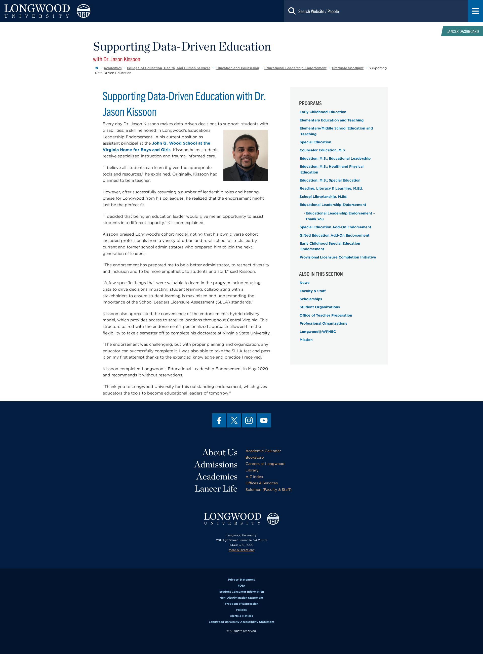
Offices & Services (262, 483)
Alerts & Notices (241, 616)
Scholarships (311, 299)
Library (252, 470)
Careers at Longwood (265, 463)
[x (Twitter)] (234, 420)
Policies (241, 610)
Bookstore (255, 457)
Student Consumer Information (241, 591)
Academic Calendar (263, 451)
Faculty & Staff (313, 291)
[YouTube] (264, 420)
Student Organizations (320, 307)
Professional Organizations (323, 323)
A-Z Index (254, 476)
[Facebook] (219, 420)
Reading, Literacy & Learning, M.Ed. (331, 188)
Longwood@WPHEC (318, 332)
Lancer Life (215, 488)
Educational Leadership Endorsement (295, 68)
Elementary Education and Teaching (332, 120)
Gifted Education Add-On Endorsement (335, 235)
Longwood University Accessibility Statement (241, 622)
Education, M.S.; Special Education (330, 180)
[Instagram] (249, 420)
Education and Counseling (237, 68)
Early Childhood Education (323, 112)
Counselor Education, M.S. (323, 150)
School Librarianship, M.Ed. (323, 197)
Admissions (215, 464)
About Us (220, 452)
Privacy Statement (241, 579)
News (304, 283)
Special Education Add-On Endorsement (335, 227)
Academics (113, 68)
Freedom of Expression (241, 603)
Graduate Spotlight (348, 68)
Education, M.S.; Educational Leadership (335, 158)
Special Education (315, 142)
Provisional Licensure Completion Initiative (338, 257)
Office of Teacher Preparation (326, 315)
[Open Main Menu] (475, 11)
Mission (306, 340)
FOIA (241, 585)
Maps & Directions (241, 550)
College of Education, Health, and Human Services (168, 68)
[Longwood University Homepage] (96, 11)
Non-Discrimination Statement (241, 597)
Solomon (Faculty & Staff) (269, 489)
